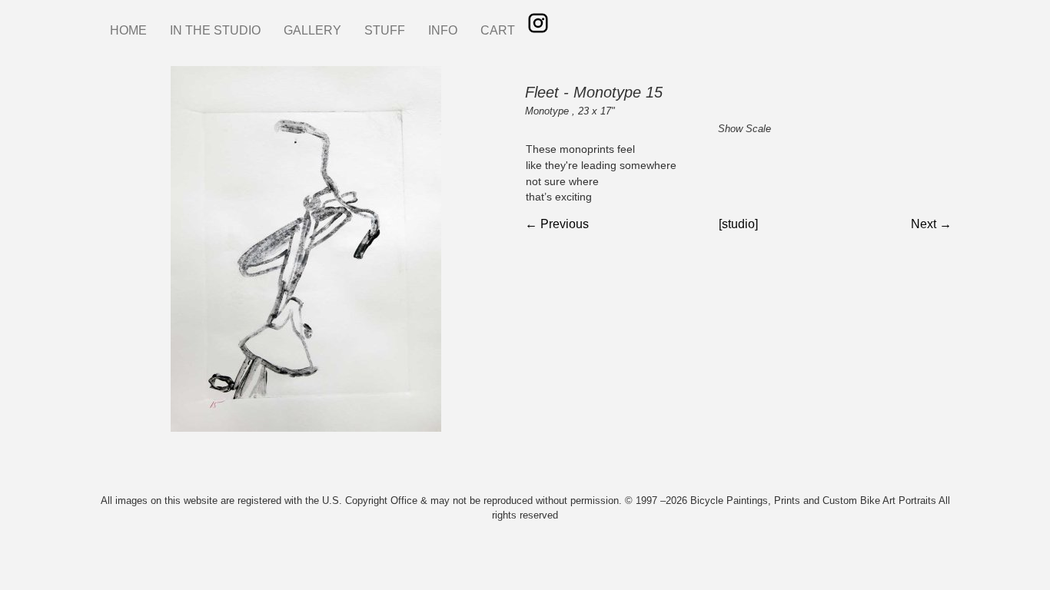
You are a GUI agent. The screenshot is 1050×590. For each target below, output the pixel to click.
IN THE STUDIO (215, 30)
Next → (931, 223)
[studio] (738, 223)
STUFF (384, 30)
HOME (128, 30)
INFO (442, 30)
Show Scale (744, 128)
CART (497, 30)
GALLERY (312, 30)
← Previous (557, 223)
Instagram (538, 23)
